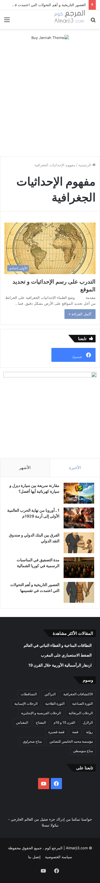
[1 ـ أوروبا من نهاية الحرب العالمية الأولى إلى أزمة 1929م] (79, 518)
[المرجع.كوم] (69, 19)
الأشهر (25, 467)
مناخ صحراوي (32, 741)
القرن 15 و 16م (64, 722)
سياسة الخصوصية (58, 857)
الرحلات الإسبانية (26, 703)
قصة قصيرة (56, 732)
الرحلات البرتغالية (81, 713)
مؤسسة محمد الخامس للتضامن (71, 741)
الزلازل (88, 722)
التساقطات (29, 694)
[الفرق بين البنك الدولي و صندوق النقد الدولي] (79, 542)
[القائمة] (7, 21)
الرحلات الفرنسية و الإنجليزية (41, 713)
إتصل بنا (34, 857)
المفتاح (41, 722)
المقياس (22, 722)
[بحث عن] (93, 21)
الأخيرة (75, 467)
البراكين (50, 694)
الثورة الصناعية (82, 703)
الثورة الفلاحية (54, 703)
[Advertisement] (50, 99)
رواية (89, 732)
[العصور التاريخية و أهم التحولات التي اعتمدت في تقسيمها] (79, 592)
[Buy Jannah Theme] (50, 37)
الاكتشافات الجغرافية (78, 694)
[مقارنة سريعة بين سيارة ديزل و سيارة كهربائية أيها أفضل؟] (79, 493)
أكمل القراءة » (80, 314)
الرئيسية (85, 165)
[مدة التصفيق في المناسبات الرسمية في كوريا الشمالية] (79, 567)
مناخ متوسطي (83, 751)
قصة (75, 732)
